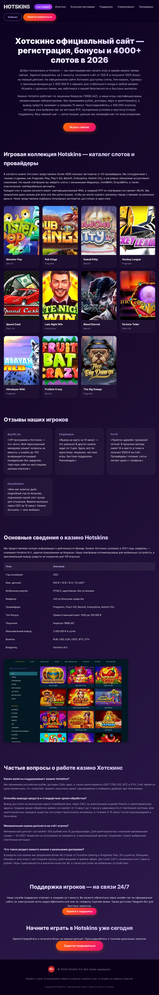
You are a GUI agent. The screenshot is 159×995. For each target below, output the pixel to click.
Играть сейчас (79, 127)
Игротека (60, 6)
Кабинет (13, 17)
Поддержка (106, 6)
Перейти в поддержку (79, 911)
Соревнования (126, 6)
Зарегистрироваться (39, 16)
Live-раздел (43, 6)
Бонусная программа (83, 6)
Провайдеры (146, 6)
